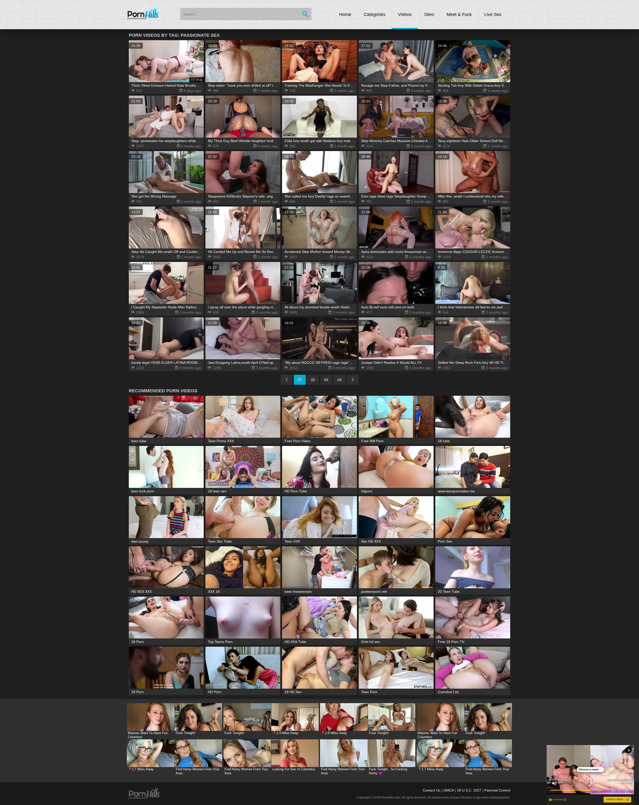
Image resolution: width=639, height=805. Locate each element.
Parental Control (497, 790)
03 (326, 380)
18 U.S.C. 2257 (469, 790)
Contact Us (431, 790)
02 (313, 380)
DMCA (449, 790)
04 (339, 380)
